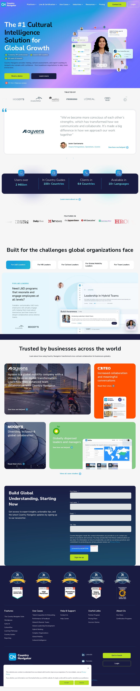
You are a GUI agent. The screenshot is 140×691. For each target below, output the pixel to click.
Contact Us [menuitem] (64, 615)
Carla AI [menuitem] (7, 624)
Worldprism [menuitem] (8, 620)
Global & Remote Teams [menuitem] (40, 622)
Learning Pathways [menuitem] (11, 631)
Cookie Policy (92, 680)
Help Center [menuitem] (64, 619)
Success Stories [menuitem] (94, 622)
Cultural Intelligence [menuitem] (39, 640)
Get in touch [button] (117, 655)
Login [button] (133, 4)
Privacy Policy (115, 542)
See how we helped (119, 147)
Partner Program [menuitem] (94, 615)
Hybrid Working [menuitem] (37, 629)
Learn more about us (69, 199)
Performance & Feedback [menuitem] (41, 619)
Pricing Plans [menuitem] (92, 619)
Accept (66, 683)
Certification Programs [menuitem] (124, 619)
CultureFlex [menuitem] (8, 627)
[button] (67, 158)
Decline (81, 683)
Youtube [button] (89, 661)
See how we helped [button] (16, 409)
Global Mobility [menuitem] (37, 637)
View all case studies (69, 473)
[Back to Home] (8, 4)
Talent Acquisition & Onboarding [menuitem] (43, 615)
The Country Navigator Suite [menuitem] (14, 616)
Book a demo (17, 76)
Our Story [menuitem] (119, 615)
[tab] (18, 265)
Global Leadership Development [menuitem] (43, 626)
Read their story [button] (104, 386)
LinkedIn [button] (89, 654)
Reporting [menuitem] (7, 638)
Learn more (44, 76)
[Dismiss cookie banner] (88, 668)
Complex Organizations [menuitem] (40, 633)
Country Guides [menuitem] (9, 634)
